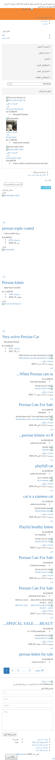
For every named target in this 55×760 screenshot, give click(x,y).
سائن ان (45, 24)
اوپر (53, 758)
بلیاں (7, 106)
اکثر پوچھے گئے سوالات (40, 742)
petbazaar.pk (20, 754)
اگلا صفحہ (39, 671)
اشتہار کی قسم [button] (43, 71)
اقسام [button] (47, 59)
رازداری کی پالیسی (41, 747)
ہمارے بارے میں (42, 739)
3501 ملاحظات (14, 348)
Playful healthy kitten (36, 527)
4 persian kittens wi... (36, 435)
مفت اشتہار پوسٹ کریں (44, 17)
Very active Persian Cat (14, 109)
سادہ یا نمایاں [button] (44, 53)
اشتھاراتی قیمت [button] (43, 65)
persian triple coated (13, 158)
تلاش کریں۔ (6, 38)
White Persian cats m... (34, 374)
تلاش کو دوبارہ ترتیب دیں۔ (37, 175)
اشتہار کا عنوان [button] (43, 47)
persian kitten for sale (36, 654)
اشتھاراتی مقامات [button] (43, 77)
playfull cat (44, 466)
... (24, 671)
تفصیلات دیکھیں (11, 103)
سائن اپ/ (45, 21)
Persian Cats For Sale (36, 405)
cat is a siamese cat (38, 496)
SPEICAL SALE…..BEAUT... (28, 624)
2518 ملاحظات (14, 240)
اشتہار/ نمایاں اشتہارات (40, 745)
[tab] (27, 47)
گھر (3, 35)
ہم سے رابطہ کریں (42, 750)
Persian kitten (11, 137)
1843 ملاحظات (14, 294)
